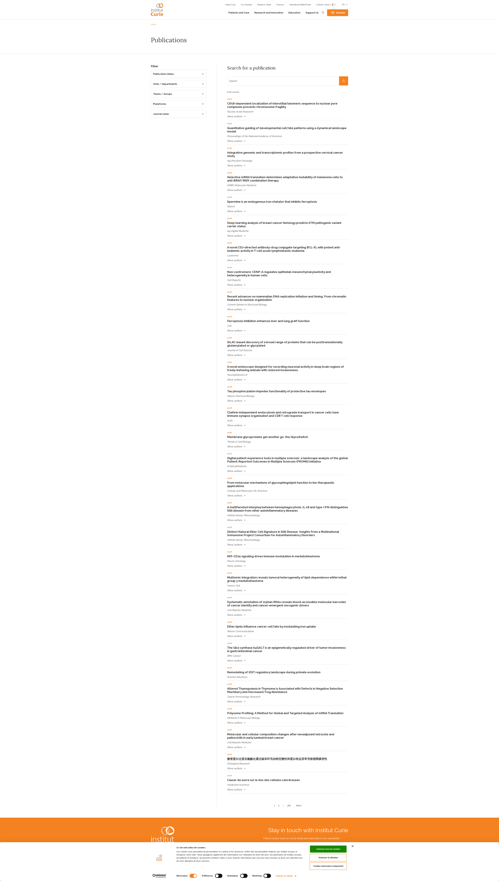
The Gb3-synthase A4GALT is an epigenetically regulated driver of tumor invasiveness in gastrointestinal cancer (286, 649)
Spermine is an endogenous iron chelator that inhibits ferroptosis (272, 201)
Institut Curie (230, 5)
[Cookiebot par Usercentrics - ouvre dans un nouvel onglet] (159, 876)
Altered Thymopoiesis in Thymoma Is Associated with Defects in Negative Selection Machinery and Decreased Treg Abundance (285, 690)
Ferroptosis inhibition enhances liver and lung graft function (268, 321)
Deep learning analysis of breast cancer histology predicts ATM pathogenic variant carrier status (284, 224)
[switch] (218, 876)
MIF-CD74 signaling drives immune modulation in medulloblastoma (273, 556)
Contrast (323, 5)
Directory (280, 5)
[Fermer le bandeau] (352, 846)
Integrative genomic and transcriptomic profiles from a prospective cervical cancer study (285, 154)
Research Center (264, 5)
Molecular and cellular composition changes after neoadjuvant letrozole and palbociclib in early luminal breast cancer (280, 736)
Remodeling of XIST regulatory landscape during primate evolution (273, 672)
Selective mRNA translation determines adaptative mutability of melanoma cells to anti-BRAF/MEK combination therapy (285, 178)
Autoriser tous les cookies (328, 849)
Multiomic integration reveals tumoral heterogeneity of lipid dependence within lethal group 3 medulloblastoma (286, 579)
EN (343, 5)
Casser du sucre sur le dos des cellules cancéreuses (263, 780)
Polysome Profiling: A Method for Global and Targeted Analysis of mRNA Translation (285, 713)
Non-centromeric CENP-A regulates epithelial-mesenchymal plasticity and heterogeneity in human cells (279, 273)
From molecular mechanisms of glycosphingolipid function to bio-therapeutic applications (280, 484)
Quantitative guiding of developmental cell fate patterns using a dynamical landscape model (286, 129)
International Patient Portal (300, 5)
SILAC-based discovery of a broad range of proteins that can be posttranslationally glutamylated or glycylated (284, 343)
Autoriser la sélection (328, 857)
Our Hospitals (246, 5)
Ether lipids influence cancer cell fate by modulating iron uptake (271, 626)
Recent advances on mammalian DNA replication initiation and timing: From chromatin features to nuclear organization (286, 298)
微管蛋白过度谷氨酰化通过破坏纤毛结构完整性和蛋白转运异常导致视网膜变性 (277, 759)
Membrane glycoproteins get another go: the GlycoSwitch (267, 437)
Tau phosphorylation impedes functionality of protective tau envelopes (276, 391)
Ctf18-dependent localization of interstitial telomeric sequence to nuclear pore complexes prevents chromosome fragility (282, 105)
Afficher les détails (284, 876)
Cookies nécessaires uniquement (328, 866)
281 (289, 805)
